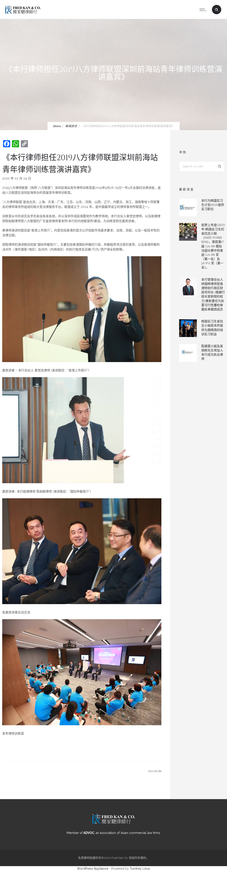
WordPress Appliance (92, 868)
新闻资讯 (71, 126)
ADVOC (88, 833)
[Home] (22, 13)
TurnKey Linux (140, 868)
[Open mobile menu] (204, 9)
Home (57, 126)
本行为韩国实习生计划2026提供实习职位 (212, 205)
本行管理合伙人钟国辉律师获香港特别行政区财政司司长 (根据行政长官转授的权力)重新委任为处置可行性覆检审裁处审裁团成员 (213, 294)
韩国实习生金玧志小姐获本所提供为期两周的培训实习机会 (212, 327)
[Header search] (216, 9)
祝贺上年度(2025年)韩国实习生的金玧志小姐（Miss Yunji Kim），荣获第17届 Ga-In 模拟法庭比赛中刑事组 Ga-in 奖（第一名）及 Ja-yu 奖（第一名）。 (213, 246)
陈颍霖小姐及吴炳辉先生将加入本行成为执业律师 (212, 352)
